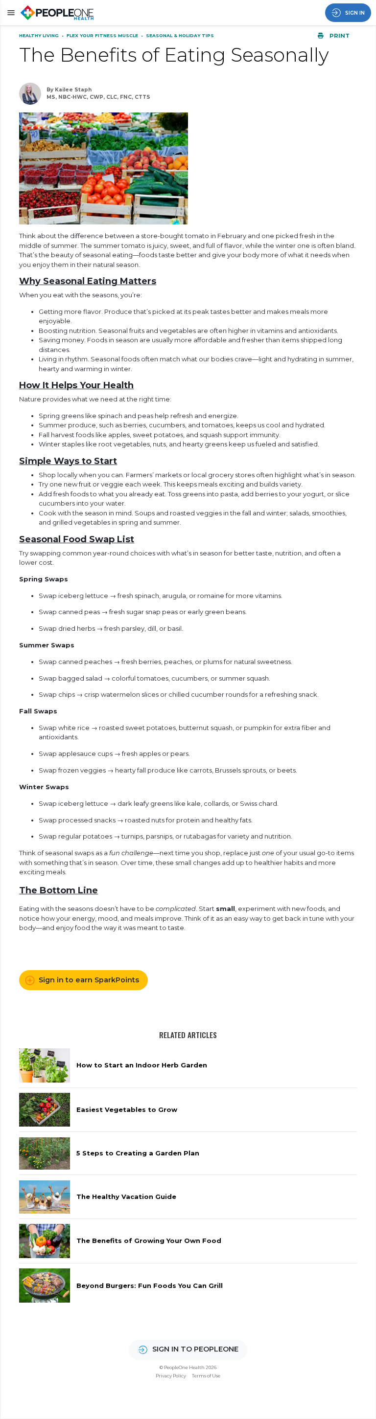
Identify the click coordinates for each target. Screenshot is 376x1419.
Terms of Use (206, 1375)
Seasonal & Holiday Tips (180, 35)
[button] (9, 12)
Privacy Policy (171, 1375)
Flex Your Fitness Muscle (103, 35)
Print (339, 35)
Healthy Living (39, 35)
